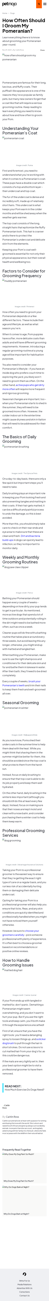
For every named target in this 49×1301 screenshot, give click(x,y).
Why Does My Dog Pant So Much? (19, 1181)
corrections (24, 1292)
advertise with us (24, 1288)
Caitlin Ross (19, 50)
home (4, 13)
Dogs (12, 13)
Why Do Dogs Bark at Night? (16, 1214)
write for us (24, 1280)
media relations (24, 1284)
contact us (25, 1295)
